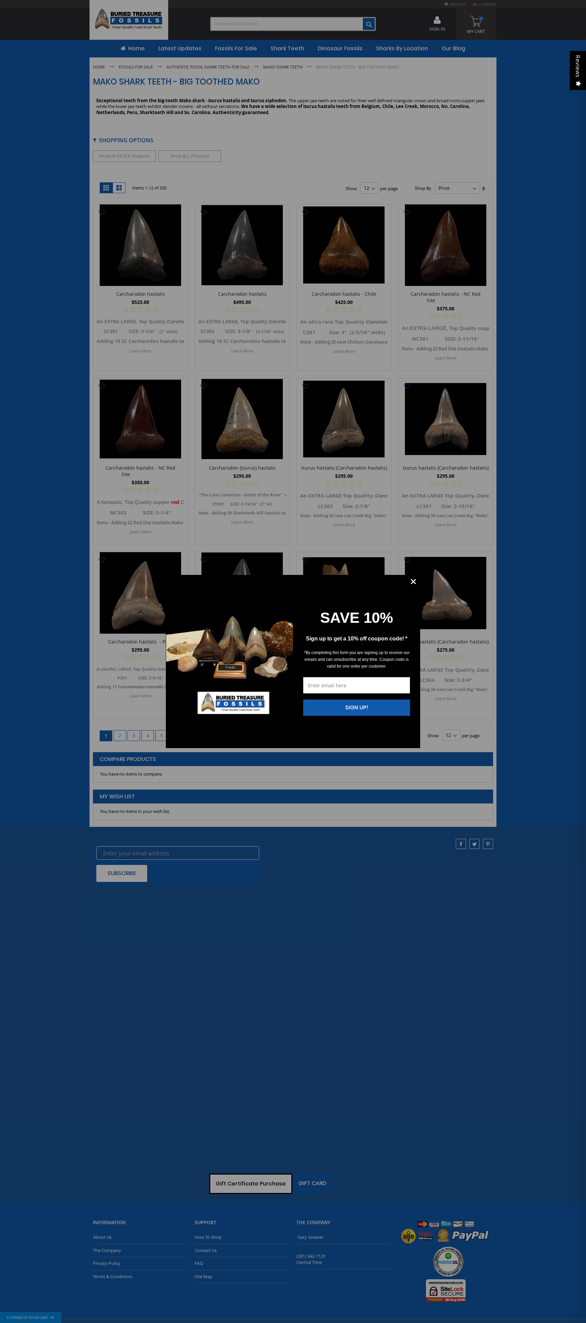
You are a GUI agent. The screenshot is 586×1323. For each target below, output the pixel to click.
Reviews (578, 66)
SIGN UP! (356, 707)
